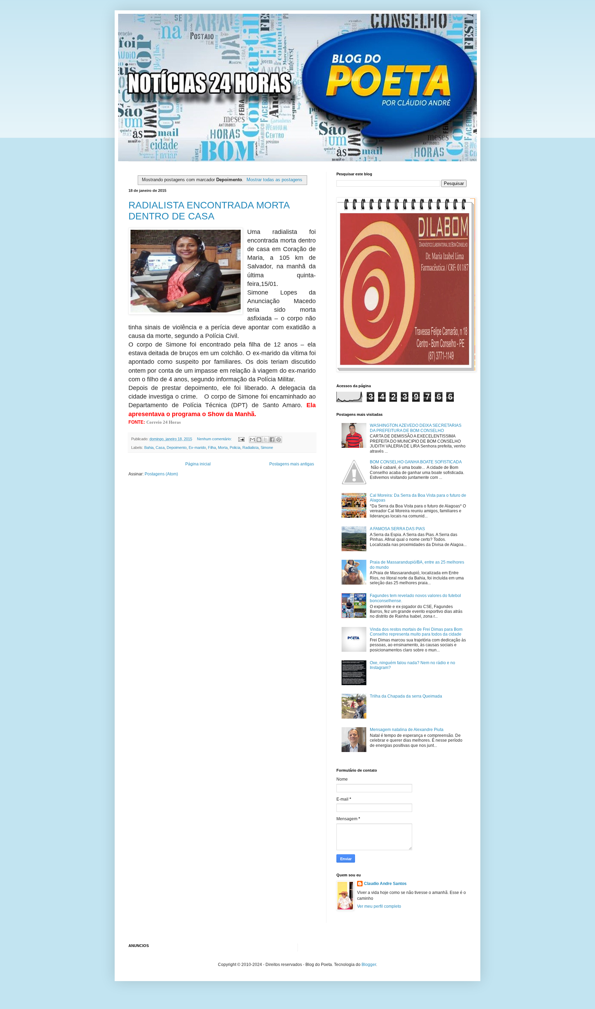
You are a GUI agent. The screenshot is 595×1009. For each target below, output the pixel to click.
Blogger (369, 964)
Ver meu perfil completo (379, 906)
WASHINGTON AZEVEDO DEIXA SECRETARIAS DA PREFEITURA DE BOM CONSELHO (415, 428)
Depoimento (177, 447)
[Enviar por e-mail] (252, 439)
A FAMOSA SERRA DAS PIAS (397, 528)
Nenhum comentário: (215, 439)
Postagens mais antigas (291, 464)
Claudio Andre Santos (385, 883)
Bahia (149, 447)
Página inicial (198, 464)
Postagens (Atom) (161, 474)
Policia (235, 447)
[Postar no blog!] (258, 439)
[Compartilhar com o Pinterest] (278, 439)
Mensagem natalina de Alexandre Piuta (406, 729)
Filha (212, 447)
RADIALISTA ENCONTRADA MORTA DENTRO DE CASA (208, 211)
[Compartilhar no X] (265, 439)
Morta (223, 447)
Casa (160, 447)
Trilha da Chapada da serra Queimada (406, 696)
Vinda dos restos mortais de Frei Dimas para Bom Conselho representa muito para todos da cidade (416, 632)
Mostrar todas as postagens (274, 179)
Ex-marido (197, 447)
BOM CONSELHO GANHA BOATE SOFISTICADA (416, 462)
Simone (267, 447)
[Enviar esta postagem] (241, 439)
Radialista (250, 447)
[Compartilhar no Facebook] (272, 439)
